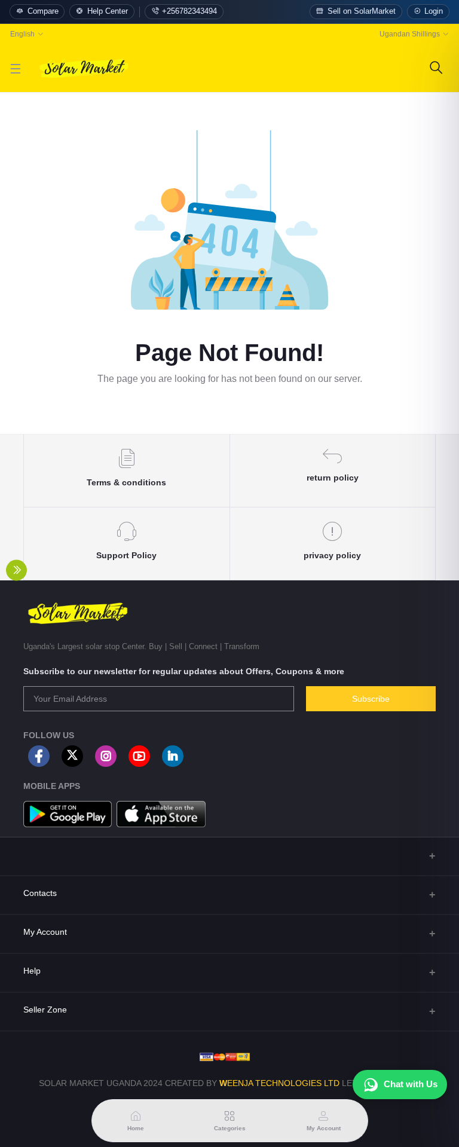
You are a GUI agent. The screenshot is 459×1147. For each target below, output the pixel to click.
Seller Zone (45, 1009)
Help (32, 970)
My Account (45, 932)
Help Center (107, 11)
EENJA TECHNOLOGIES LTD (283, 1083)
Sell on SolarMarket (362, 11)
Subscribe (371, 699)
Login (433, 11)
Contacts (40, 893)
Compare (43, 11)
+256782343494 (189, 11)
